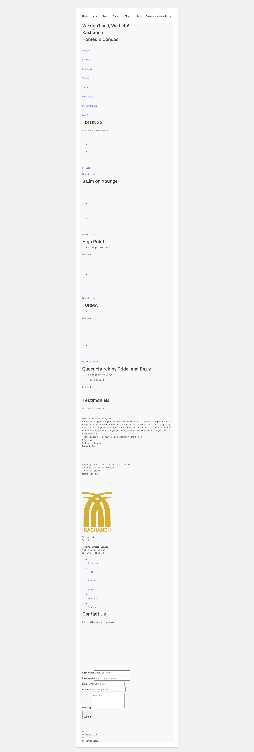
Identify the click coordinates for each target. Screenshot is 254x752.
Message (87, 707)
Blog (127, 16)
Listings (137, 16)
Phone (85, 689)
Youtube (86, 87)
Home (85, 16)
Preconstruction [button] (89, 106)
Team (105, 16)
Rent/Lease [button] (87, 96)
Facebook (87, 69)
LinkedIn (92, 589)
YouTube (92, 607)
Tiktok (91, 571)
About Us (95, 23)
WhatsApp (93, 598)
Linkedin (86, 59)
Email (85, 683)
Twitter (85, 78)
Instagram (87, 50)
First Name (88, 672)
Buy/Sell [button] (86, 115)
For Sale (86, 168)
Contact (117, 16)
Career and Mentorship (157, 16)
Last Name (88, 678)
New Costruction (90, 174)
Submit (87, 716)
